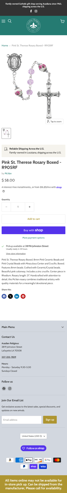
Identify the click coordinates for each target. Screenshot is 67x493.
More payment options (33, 237)
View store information (16, 254)
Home (5, 45)
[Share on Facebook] (4, 296)
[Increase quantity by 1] (29, 206)
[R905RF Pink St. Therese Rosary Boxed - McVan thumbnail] (6, 133)
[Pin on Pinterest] (23, 296)
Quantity (6, 199)
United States (32, 436)
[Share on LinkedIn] (16, 296)
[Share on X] (10, 296)
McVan (8, 173)
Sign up (50, 419)
